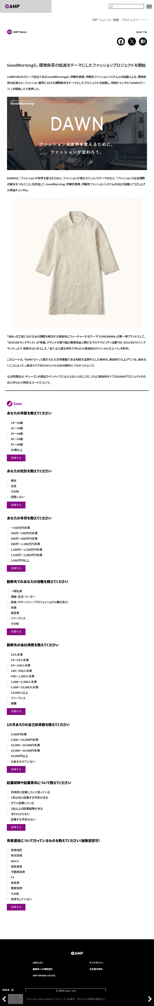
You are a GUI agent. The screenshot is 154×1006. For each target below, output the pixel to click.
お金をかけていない (23, 761)
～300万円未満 (20, 528)
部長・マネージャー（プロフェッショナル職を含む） (40, 602)
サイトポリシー (96, 962)
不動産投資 (18, 872)
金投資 (15, 883)
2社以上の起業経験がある (27, 808)
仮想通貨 (16, 866)
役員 (13, 607)
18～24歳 (17, 423)
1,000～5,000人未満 (23, 682)
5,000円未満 (18, 734)
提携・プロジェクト (126, 19)
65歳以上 (16, 450)
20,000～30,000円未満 (25, 750)
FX (12, 877)
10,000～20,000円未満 (25, 745)
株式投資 (16, 855)
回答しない (17, 497)
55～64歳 (17, 444)
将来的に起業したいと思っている (30, 792)
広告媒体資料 (96, 969)
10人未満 (16, 654)
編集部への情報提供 (43, 969)
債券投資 (16, 888)
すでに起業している (22, 803)
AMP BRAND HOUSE (44, 975)
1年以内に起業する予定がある (29, 797)
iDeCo (15, 861)
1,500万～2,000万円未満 (26, 555)
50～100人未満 (20, 665)
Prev (5, 999)
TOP (94, 19)
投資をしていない (21, 899)
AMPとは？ (38, 962)
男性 (13, 481)
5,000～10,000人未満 (24, 687)
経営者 (15, 613)
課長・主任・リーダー (23, 597)
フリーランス (18, 618)
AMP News (20, 32)
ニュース (105, 19)
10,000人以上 (19, 693)
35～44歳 (17, 433)
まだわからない (20, 814)
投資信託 (16, 850)
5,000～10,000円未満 (24, 740)
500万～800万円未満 (24, 538)
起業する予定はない (23, 819)
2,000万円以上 (20, 560)
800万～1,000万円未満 (25, 544)
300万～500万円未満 (24, 533)
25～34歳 (17, 428)
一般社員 (16, 591)
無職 (13, 703)
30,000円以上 (19, 756)
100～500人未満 (21, 671)
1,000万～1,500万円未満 (26, 549)
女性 (13, 486)
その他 (15, 491)
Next (149, 999)
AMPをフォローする (66, 990)
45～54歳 (17, 439)
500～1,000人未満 (22, 676)
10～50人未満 (19, 660)
